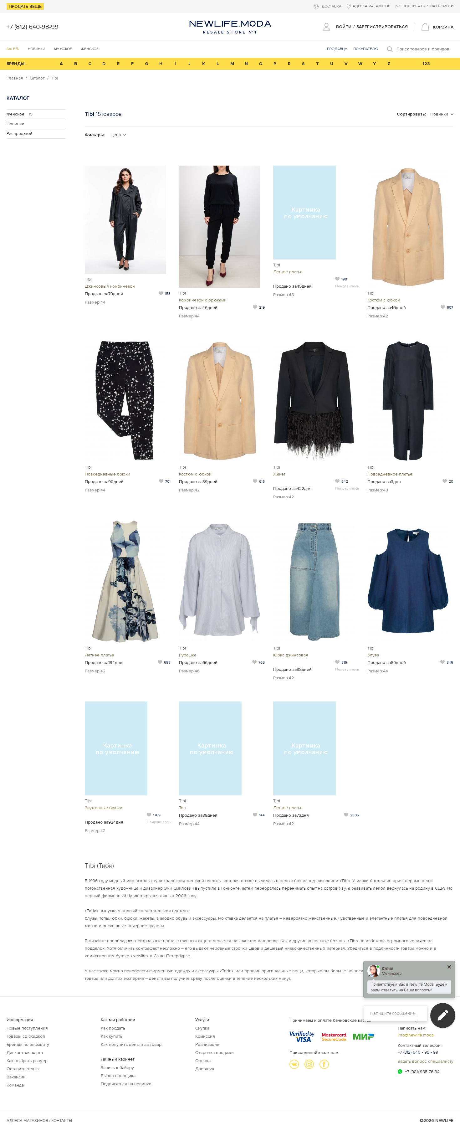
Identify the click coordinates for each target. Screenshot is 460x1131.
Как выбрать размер (27, 1060)
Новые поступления (27, 1028)
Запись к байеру (117, 1067)
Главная (15, 78)
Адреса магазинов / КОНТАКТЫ (39, 1120)
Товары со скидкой (26, 1036)
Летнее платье (288, 272)
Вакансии (16, 1077)
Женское (20, 114)
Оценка (203, 1060)
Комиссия (205, 1036)
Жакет (279, 474)
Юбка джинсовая (290, 655)
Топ (182, 807)
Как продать (113, 1028)
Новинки (36, 49)
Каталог (37, 78)
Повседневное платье (389, 474)
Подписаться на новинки (126, 1084)
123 (426, 63)
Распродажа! (19, 133)
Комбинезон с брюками (203, 300)
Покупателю (365, 49)
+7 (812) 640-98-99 (33, 27)
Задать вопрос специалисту (425, 1061)
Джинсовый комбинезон (110, 286)
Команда (15, 1085)
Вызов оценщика (118, 1075)
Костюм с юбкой (383, 300)
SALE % (13, 49)
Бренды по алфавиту (28, 1044)
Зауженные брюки (103, 807)
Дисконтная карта (25, 1052)
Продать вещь (25, 6)
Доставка (204, 1069)
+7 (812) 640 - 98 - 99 (418, 1052)
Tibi (54, 78)
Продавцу (337, 49)
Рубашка (187, 655)
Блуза (373, 655)
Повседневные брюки (107, 474)
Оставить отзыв (23, 1069)
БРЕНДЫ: (16, 63)
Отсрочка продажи (214, 1052)
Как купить (111, 1036)
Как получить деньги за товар (131, 1044)
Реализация (207, 1044)
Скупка (202, 1028)
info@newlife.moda (416, 1035)
